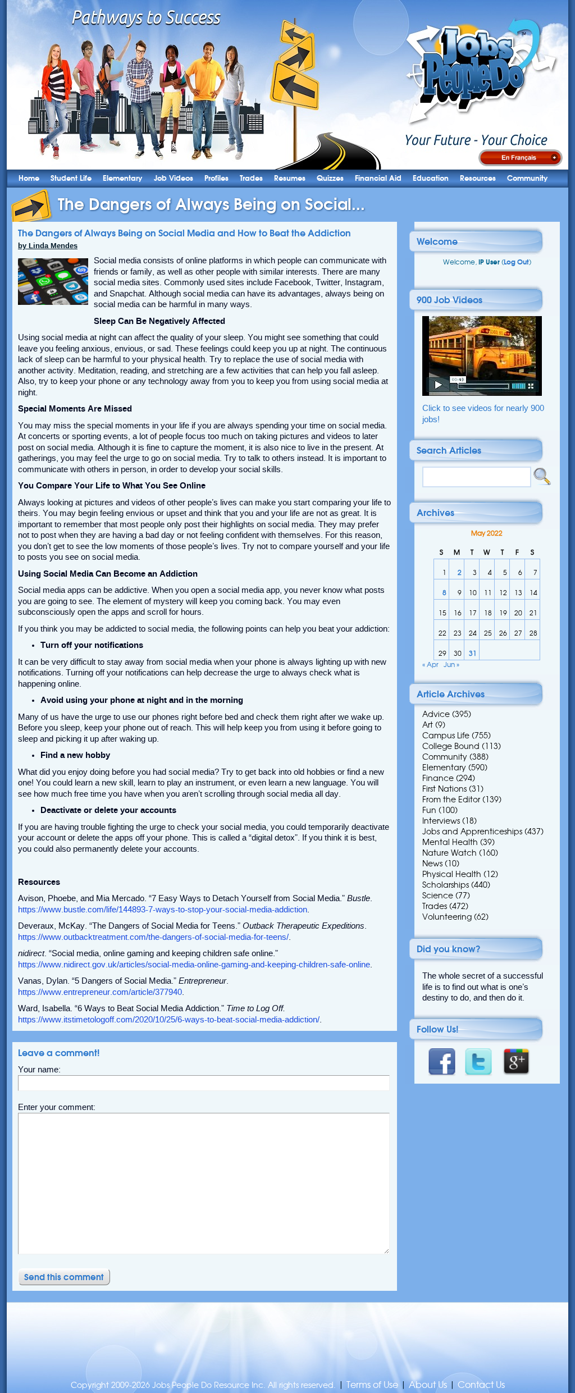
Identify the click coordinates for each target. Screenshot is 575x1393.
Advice (436, 714)
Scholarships (445, 885)
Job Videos (173, 178)
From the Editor (451, 799)
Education (431, 178)
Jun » (451, 664)
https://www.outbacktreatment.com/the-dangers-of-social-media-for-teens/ (153, 937)
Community (527, 178)
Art (427, 725)
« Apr (430, 664)
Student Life (71, 178)
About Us (428, 1385)
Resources (478, 178)
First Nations (444, 789)
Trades (251, 178)
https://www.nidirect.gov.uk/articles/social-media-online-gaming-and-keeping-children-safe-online (194, 964)
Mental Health (450, 842)
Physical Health (451, 874)
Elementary (123, 178)
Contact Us (481, 1385)
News (432, 863)
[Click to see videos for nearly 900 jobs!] (482, 393)
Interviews (441, 821)
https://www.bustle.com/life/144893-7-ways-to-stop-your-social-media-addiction (162, 909)
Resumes (289, 178)
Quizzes (330, 178)
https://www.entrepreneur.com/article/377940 (100, 992)
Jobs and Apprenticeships (472, 831)
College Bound (451, 746)
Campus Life (445, 735)
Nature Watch (449, 853)
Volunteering (447, 917)
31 (473, 653)
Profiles (216, 178)
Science (437, 895)
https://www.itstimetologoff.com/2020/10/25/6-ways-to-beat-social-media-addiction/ (169, 1019)
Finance (438, 778)
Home (29, 178)
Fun (429, 810)
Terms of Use (372, 1385)
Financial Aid (378, 178)
